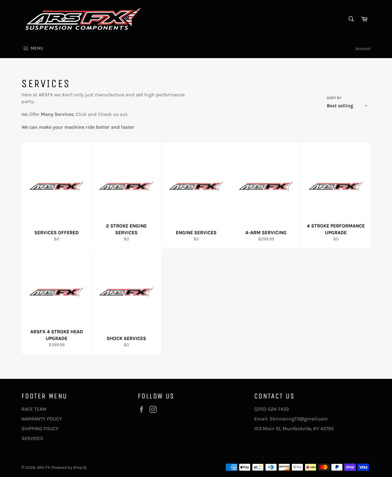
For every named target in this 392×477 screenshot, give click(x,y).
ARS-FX (43, 467)
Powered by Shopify (69, 467)
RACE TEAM (34, 409)
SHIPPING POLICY (39, 428)
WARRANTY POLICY (41, 419)
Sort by (334, 98)
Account (363, 48)
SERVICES (32, 438)
